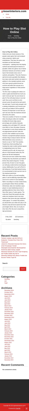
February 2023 (8, 331)
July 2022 (7, 344)
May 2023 (7, 325)
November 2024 (9, 290)
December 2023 (9, 311)
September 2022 (9, 340)
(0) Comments (19, 216)
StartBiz (18, 408)
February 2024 (8, 308)
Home (9, 36)
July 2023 (7, 321)
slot (5, 281)
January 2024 (8, 309)
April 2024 (7, 304)
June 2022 (7, 346)
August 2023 (8, 319)
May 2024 (7, 302)
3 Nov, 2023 (8, 216)
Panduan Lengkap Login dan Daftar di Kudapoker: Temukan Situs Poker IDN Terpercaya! (11, 240)
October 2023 (8, 315)
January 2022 (8, 356)
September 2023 (9, 317)
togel (5, 283)
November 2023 (9, 313)
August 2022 (8, 342)
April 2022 (7, 350)
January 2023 (8, 333)
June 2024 (7, 300)
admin (9, 219)
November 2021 (9, 360)
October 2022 (8, 338)
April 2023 (7, 327)
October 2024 (8, 292)
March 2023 (7, 329)
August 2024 (8, 296)
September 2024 (9, 294)
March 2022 (7, 352)
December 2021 (9, 358)
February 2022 (8, 354)
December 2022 (9, 335)
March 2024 (7, 306)
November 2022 (9, 337)
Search (4, 263)
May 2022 (7, 348)
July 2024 (7, 298)
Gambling (16, 36)
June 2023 (7, 323)
